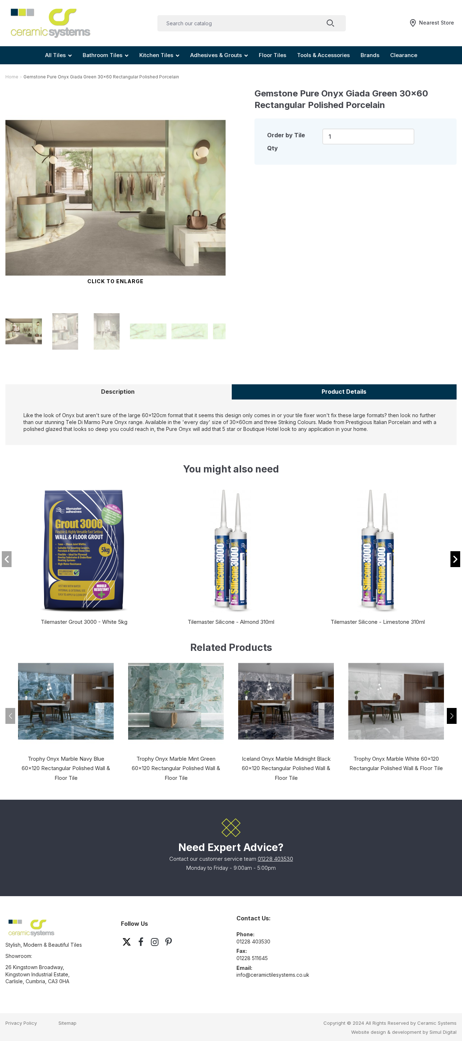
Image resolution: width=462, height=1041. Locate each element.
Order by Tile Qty (286, 141)
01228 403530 (275, 858)
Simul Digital (443, 1032)
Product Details (344, 391)
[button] (455, 559)
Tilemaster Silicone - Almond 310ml (231, 621)
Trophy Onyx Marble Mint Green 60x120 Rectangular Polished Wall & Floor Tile (176, 768)
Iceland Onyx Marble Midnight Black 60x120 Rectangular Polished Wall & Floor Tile (286, 768)
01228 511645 (252, 958)
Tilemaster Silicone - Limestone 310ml (378, 621)
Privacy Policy (21, 1023)
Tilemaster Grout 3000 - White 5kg (84, 621)
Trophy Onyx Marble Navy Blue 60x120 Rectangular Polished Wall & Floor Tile (66, 768)
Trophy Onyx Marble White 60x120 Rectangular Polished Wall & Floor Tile (396, 763)
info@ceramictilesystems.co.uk (272, 975)
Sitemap (67, 1023)
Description (118, 391)
